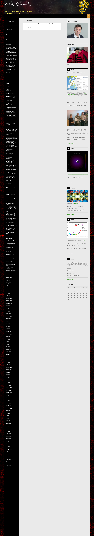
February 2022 (8, 329)
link (84, 240)
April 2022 (8, 326)
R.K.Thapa (7, 267)
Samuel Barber (13, 270)
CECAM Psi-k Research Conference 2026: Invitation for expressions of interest (11, 52)
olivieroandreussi (71, 210)
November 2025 (9, 277)
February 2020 (8, 364)
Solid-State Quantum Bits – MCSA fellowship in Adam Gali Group (11, 48)
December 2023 (9, 298)
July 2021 (7, 341)
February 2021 (8, 349)
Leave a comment (77, 179)
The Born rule (73, 177)
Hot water (72, 274)
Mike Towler (70, 179)
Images (72, 69)
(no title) (7, 211)
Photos (7, 36)
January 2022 (8, 331)
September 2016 (9, 425)
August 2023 (8, 305)
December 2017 (9, 407)
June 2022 (7, 323)
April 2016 (8, 430)
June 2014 (7, 454)
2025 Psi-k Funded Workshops (11, 55)
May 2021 (7, 344)
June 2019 (7, 377)
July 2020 (7, 356)
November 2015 (9, 436)
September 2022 (9, 319)
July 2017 (7, 415)
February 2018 (8, 403)
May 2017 (7, 418)
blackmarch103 (8, 248)
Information (49, 16)
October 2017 (8, 410)
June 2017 (7, 416)
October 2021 (8, 336)
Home (42, 16)
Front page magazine (10, 24)
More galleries (71, 214)
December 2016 (9, 421)
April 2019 (8, 380)
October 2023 (8, 301)
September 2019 (9, 372)
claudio (7, 253)
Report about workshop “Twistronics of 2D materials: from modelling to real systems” (11, 142)
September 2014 (9, 449)
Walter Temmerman (76, 137)
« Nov (69, 301)
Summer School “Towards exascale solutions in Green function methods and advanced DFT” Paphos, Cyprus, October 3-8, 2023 (11, 132)
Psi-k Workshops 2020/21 (77, 103)
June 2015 (7, 443)
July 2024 (7, 287)
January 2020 (8, 365)
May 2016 (7, 428)
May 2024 (7, 290)
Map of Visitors (8, 465)
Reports (7, 39)
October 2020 (8, 352)
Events (69, 16)
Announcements (9, 29)
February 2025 (8, 282)
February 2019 (8, 384)
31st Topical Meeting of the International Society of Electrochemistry (10, 229)
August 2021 (8, 339)
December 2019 (9, 367)
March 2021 (8, 347)
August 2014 (8, 451)
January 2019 (8, 385)
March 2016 (8, 431)
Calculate (82, 16)
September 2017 (9, 411)
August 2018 (8, 393)
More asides (70, 253)
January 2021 (8, 351)
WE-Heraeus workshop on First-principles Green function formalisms (11, 146)
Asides (72, 219)
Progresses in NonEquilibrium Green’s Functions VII (11, 250)
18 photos (76, 203)
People (62, 16)
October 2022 (8, 318)
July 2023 (7, 306)
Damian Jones (79, 105)
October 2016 (8, 423)
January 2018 (8, 405)
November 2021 (9, 334)
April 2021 (8, 346)
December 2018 (9, 387)
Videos (72, 148)
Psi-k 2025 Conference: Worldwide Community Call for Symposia (11, 88)
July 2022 (7, 321)
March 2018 (8, 402)
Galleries (73, 188)
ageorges (7, 261)
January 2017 (8, 420)
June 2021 (7, 342)
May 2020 (7, 359)
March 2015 (8, 448)
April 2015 (8, 446)
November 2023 (9, 300)
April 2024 (8, 292)
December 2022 (9, 316)
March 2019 (8, 382)
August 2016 (8, 426)
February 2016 (8, 433)
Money (75, 16)
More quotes (70, 279)
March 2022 (8, 328)
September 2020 (9, 354)
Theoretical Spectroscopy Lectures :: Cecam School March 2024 (10, 123)
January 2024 (8, 296)
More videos (70, 182)
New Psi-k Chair (8, 126)
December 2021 (9, 333)
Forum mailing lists (10, 21)
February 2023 (8, 313)
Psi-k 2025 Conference (10, 127)
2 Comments (83, 139)
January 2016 (8, 434)
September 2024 (9, 283)
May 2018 (7, 398)
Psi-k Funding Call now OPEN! (11, 85)
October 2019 (8, 370)
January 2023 (8, 315)
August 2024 (8, 285)
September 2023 (9, 303)
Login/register (9, 18)
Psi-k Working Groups (10, 201)
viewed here (78, 73)
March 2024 (8, 293)
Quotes (72, 259)
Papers (7, 34)
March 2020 (8, 362)
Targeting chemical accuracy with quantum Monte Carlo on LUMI (11, 219)
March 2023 (8, 311)
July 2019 (7, 375)
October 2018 (8, 390)
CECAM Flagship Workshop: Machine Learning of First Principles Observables (11, 65)
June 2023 (7, 308)
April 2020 (8, 361)
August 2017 (8, 413)
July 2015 (7, 441)
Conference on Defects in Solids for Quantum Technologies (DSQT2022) (10, 193)
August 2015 (8, 439)
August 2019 (8, 374)
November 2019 (9, 369)
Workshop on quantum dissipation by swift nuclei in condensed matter (11, 189)
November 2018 (9, 388)
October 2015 (8, 438)
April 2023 (8, 310)
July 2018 (7, 395)
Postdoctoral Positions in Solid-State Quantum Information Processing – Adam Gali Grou (11, 58)
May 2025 (7, 278)
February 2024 (8, 295)
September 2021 (9, 338)
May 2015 (7, 444)
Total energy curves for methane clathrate (76, 245)
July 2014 (7, 453)
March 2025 (8, 280)
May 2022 (7, 324)
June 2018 (7, 397)
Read (56, 16)
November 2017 (9, 408)
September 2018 (9, 392)
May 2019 (7, 379)
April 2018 (8, 400)
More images (70, 143)
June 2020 (7, 357)
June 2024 (7, 288)
